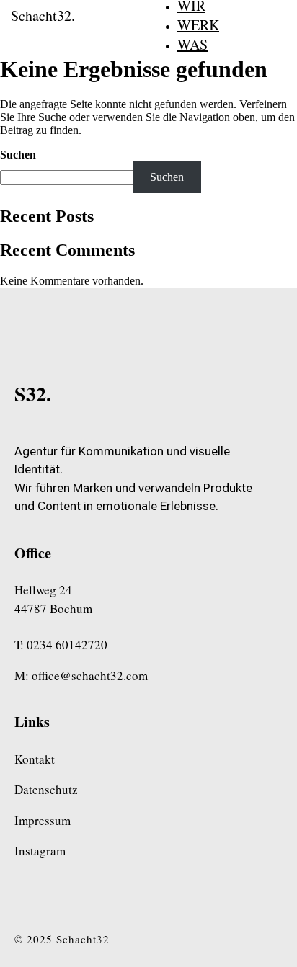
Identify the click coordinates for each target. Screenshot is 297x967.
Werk (198, 25)
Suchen (18, 154)
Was (192, 44)
